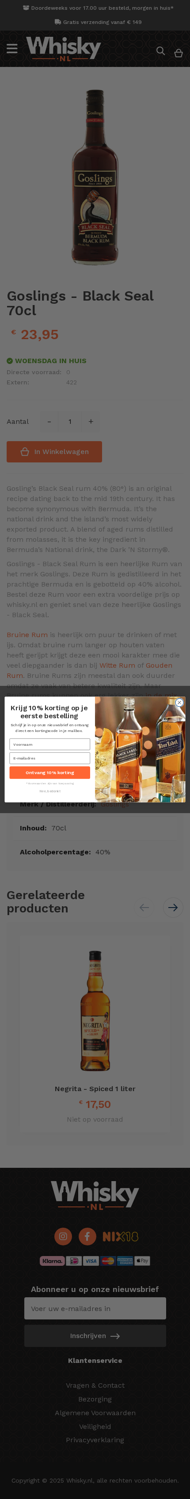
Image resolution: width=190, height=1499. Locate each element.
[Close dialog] (179, 702)
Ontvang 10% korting (50, 772)
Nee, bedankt (50, 791)
